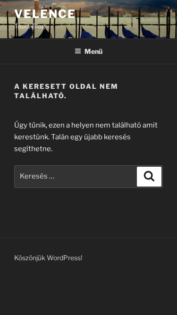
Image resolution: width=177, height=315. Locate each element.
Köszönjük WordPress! (48, 258)
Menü (93, 51)
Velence (45, 14)
